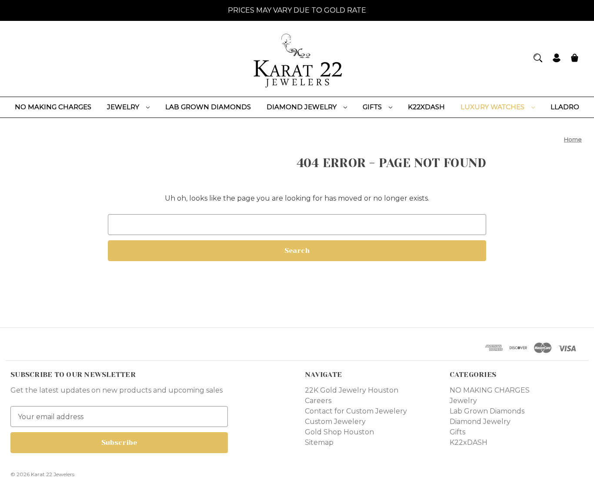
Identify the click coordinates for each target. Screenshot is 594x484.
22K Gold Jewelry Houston (351, 390)
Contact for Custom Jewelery (356, 411)
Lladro (565, 107)
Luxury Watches (493, 107)
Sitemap (319, 442)
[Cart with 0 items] (575, 59)
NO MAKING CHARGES (53, 107)
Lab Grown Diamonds (208, 107)
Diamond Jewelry (302, 107)
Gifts (373, 107)
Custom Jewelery (335, 421)
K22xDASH (426, 107)
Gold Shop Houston (339, 432)
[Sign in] (556, 59)
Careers (318, 401)
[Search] (537, 58)
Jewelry (124, 107)
